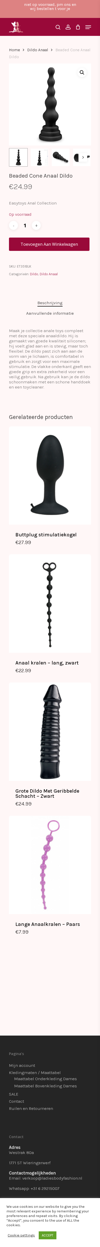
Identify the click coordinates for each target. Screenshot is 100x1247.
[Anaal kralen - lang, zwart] (50, 603)
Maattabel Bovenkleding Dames (45, 1085)
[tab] (50, 303)
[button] (82, 72)
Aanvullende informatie (50, 313)
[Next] (82, 157)
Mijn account (22, 1065)
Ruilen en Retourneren (31, 1108)
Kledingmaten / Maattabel (35, 1072)
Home (14, 50)
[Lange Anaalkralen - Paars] (50, 865)
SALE (13, 1094)
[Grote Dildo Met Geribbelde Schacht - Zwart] (50, 731)
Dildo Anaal (37, 50)
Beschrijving (50, 302)
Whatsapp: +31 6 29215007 (34, 1188)
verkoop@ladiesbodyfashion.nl (52, 1178)
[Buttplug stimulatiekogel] (50, 475)
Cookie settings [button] (21, 1235)
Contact (16, 1101)
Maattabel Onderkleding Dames (45, 1078)
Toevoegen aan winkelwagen (49, 244)
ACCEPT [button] (47, 1235)
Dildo (34, 274)
